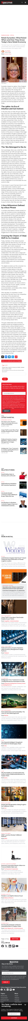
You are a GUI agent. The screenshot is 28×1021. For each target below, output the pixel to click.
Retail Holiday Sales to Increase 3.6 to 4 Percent (8, 474)
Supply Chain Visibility (6, 646)
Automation (4, 678)
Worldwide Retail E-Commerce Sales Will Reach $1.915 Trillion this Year (9, 494)
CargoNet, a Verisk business (11, 621)
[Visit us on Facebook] (2, 946)
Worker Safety (5, 923)
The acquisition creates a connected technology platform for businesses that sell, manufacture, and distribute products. (13, 656)
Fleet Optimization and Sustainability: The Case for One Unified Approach (13, 712)
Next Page (15, 938)
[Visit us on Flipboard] (13, 946)
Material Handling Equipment (8, 863)
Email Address (6, 390)
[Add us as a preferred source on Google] (16, 357)
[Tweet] (12, 357)
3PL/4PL (3, 556)
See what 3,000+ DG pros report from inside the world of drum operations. (9, 423)
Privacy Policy (17, 408)
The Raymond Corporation (11, 869)
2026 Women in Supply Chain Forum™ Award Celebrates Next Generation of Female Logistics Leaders (13, 559)
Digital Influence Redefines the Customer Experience (8, 484)
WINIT (5, 838)
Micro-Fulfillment (6, 833)
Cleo (5, 745)
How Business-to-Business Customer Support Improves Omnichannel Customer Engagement (9, 504)
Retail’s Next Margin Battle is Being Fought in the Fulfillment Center (13, 805)
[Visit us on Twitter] (6, 946)
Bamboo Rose (7, 54)
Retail (12, 35)
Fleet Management (6, 615)
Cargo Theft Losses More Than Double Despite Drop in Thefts (10, 430)
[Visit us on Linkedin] (10, 946)
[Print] (2, 357)
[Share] (6, 357)
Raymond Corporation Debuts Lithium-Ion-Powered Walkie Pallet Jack (13, 866)
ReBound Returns (8, 897)
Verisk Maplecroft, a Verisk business (13, 928)
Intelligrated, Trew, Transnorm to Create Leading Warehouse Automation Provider (9, 450)
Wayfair (6, 715)
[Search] (22, 2)
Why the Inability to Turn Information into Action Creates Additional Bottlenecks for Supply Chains (13, 774)
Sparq (5, 777)
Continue (14, 1018)
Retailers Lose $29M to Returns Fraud (12, 896)
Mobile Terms (8, 408)
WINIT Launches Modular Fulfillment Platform (11, 835)
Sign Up (6, 411)
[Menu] (25, 2)
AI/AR (2, 740)
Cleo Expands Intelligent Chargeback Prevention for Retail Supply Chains (11, 743)
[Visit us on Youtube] (17, 946)
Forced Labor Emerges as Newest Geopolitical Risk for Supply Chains (11, 925)
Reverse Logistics (5, 894)
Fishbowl (6, 653)
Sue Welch (7, 51)
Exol (5, 808)
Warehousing (5, 35)
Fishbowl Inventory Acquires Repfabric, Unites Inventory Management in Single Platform (9, 440)
